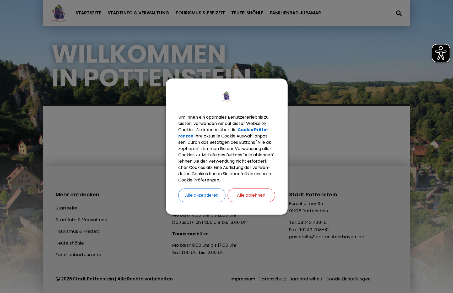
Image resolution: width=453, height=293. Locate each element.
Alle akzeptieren (202, 195)
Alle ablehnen (251, 195)
